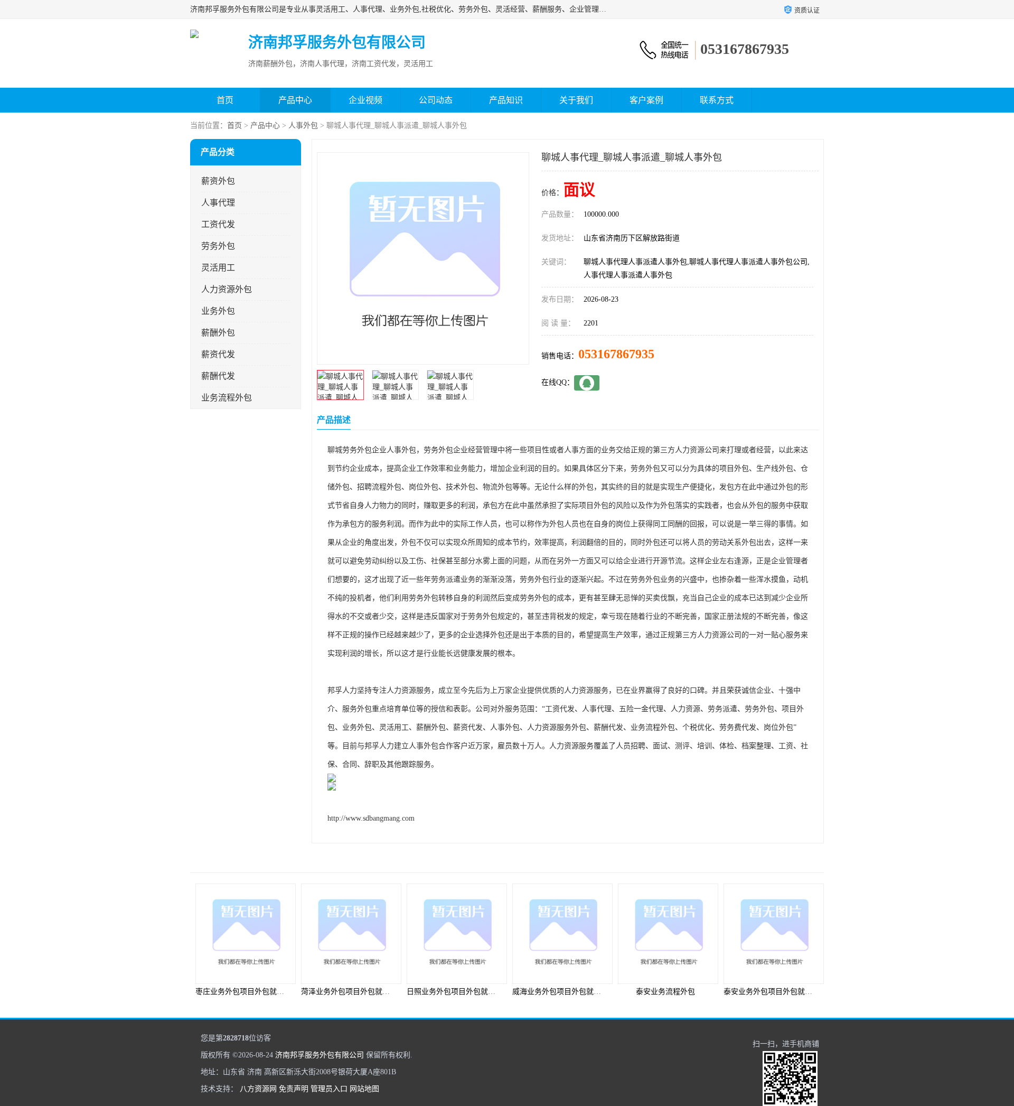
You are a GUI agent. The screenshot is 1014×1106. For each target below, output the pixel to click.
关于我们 (576, 100)
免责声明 (293, 1089)
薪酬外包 (218, 332)
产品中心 (295, 100)
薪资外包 (218, 180)
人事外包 (303, 125)
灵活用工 (218, 267)
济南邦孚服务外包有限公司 (319, 1055)
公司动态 (436, 100)
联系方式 (717, 100)
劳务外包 (218, 245)
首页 (225, 100)
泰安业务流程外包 (665, 992)
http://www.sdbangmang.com (371, 818)
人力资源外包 (226, 289)
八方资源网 (258, 1089)
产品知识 (506, 100)
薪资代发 (218, 354)
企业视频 (365, 100)
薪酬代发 (218, 375)
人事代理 (218, 202)
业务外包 (218, 310)
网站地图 (364, 1089)
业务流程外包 (226, 397)
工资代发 (218, 224)
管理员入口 (329, 1089)
